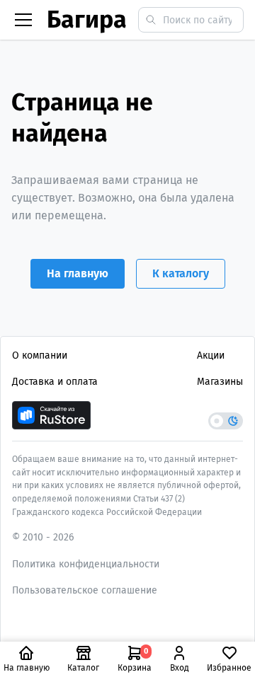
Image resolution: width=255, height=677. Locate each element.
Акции (211, 355)
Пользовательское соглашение (84, 590)
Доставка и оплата (55, 382)
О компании (39, 355)
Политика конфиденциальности (85, 564)
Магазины (220, 382)
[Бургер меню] (23, 20)
